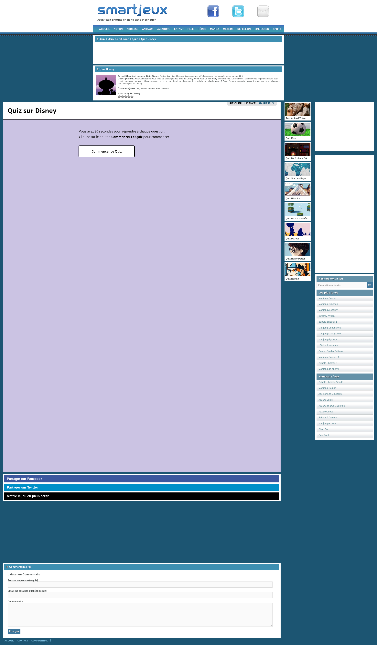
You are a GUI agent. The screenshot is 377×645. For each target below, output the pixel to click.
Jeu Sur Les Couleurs (330, 394)
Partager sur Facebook (24, 479)
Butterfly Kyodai (326, 316)
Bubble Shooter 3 (327, 363)
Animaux (147, 29)
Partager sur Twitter (22, 487)
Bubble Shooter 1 (327, 321)
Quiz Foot (323, 435)
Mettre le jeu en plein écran (28, 496)
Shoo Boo (323, 429)
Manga (214, 29)
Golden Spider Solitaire (330, 351)
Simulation (262, 29)
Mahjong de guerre (328, 369)
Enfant (179, 29)
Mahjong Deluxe (327, 388)
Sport (277, 29)
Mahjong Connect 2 (328, 357)
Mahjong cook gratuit (329, 333)
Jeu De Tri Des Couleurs (331, 405)
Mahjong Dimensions (329, 327)
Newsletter (263, 11)
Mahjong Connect (328, 298)
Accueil (104, 29)
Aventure (163, 29)
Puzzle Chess (325, 411)
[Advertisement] (188, 53)
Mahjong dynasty (327, 339)
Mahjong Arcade (327, 423)
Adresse (132, 29)
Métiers (228, 29)
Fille (191, 29)
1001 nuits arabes (328, 345)
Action (118, 29)
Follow (238, 11)
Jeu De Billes (325, 399)
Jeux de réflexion (118, 39)
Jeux (102, 39)
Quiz (135, 39)
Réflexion (244, 29)
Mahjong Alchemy (328, 310)
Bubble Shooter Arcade (330, 382)
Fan (213, 11)
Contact (22, 640)
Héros (202, 29)
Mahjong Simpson (328, 304)
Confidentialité (41, 641)
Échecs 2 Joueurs (328, 417)
